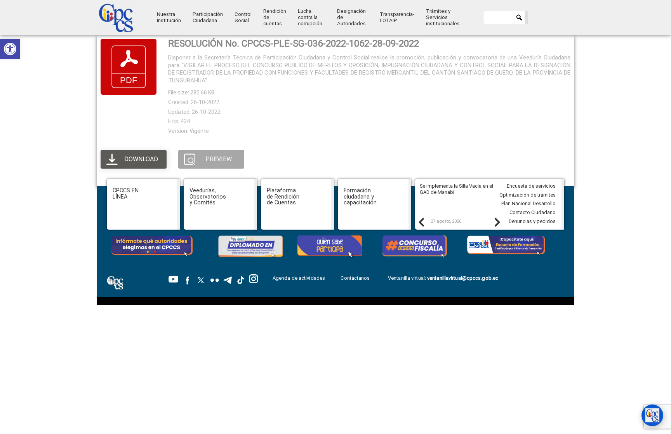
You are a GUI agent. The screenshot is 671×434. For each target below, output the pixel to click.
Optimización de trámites (527, 195)
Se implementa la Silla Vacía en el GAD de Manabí (456, 189)
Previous (421, 222)
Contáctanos (356, 278)
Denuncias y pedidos (532, 221)
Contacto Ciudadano (532, 212)
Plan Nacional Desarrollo (528, 203)
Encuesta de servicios (531, 186)
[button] (10, 49)
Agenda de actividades (299, 278)
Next (497, 222)
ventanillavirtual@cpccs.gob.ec (462, 278)
